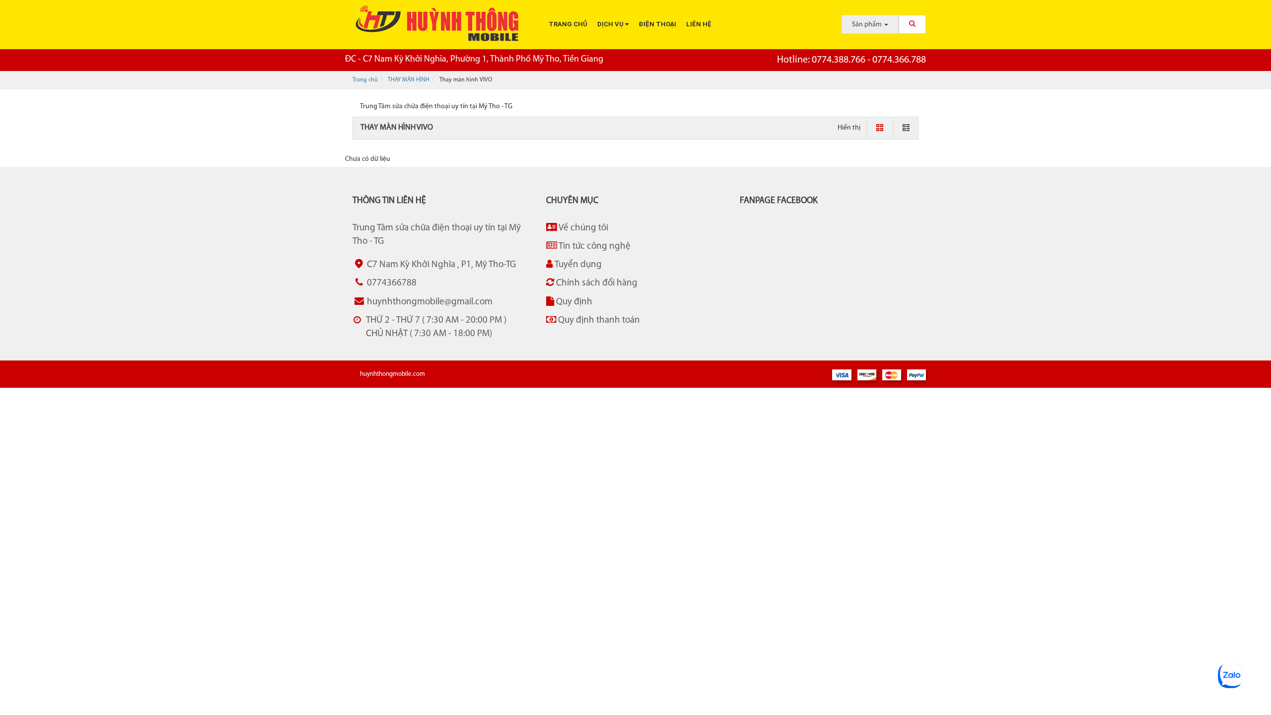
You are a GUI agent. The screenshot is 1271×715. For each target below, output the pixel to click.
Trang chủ (568, 24)
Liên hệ (698, 24)
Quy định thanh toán (598, 320)
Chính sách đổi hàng (595, 283)
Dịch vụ (611, 24)
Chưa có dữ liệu (367, 159)
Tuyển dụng (577, 265)
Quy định (573, 302)
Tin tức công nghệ (594, 246)
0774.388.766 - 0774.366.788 (851, 60)
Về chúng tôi (582, 228)
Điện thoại (657, 24)
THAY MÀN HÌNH (408, 80)
